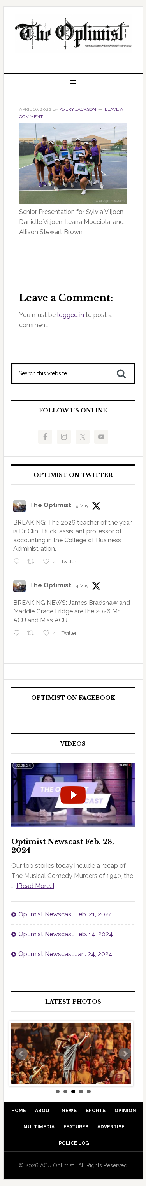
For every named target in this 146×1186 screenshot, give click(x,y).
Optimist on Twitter (73, 475)
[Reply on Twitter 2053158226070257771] (18, 562)
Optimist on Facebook (73, 698)
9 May (82, 505)
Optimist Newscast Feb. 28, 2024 (62, 846)
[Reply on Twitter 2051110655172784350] (18, 633)
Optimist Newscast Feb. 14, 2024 (65, 934)
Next (125, 1054)
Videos (73, 744)
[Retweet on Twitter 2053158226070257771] (33, 562)
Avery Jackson (78, 109)
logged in (70, 315)
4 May (82, 586)
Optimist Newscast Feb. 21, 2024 (65, 914)
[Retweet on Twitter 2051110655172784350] (33, 633)
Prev (21, 1054)
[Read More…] (35, 886)
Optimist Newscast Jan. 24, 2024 (65, 954)
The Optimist (50, 505)
